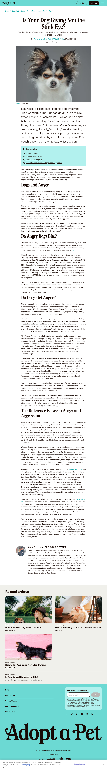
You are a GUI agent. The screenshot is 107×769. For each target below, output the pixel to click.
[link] (94, 705)
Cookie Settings (53, 754)
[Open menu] (102, 3)
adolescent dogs (75, 469)
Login (82, 3)
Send (95, 694)
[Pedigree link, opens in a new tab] (61, 759)
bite (72, 250)
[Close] (103, 764)
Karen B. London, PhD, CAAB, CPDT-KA (49, 39)
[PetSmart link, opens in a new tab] (51, 759)
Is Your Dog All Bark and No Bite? (21, 677)
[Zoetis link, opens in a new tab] (68, 759)
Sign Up (94, 3)
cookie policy (25, 765)
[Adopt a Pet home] (9, 3)
